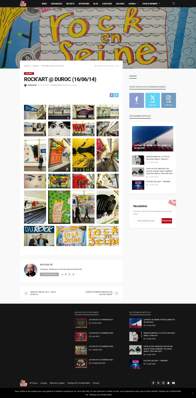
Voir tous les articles (49, 274)
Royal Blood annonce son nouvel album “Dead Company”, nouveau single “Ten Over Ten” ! (159, 171)
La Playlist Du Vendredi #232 (101, 346)
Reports (70, 4)
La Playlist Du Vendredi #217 (101, 320)
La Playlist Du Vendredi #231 (101, 360)
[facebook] (65, 274)
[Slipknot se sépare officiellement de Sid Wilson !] (152, 138)
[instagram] (73, 274)
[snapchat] (168, 383)
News (44, 4)
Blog (95, 4)
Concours (107, 4)
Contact (96, 383)
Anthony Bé (32, 85)
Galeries (120, 4)
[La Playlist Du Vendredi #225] (81, 336)
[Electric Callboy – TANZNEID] (138, 185)
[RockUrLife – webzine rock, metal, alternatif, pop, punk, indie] (23, 383)
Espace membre (150, 4)
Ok (87, 395)
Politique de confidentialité (78, 383)
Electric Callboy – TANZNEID (158, 182)
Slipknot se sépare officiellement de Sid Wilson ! (152, 146)
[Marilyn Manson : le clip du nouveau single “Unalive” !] (138, 160)
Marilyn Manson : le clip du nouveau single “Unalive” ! (158, 158)
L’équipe (43, 383)
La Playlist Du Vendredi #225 (101, 333)
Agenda (132, 4)
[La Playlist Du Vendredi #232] (81, 350)
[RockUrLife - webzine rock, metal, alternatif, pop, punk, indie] (23, 3)
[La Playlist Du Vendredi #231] (81, 363)
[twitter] (69, 274)
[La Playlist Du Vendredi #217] (81, 323)
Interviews (84, 4)
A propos (33, 383)
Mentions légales (57, 383)
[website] (62, 274)
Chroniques (56, 4)
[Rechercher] (173, 3)
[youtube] (173, 383)
